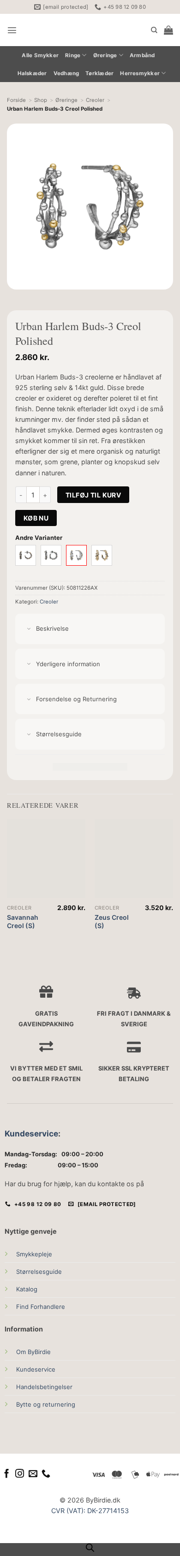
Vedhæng (66, 73)
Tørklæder (99, 73)
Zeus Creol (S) (112, 921)
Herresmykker (140, 73)
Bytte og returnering (45, 1404)
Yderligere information (68, 664)
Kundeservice (31, 1133)
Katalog (26, 1289)
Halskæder (32, 73)
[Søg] (154, 30)
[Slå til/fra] (29, 629)
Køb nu (36, 518)
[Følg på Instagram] (19, 1474)
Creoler (49, 601)
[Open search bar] (90, 1548)
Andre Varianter (38, 537)
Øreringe (105, 55)
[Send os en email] (33, 1474)
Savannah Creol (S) (22, 921)
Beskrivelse (52, 628)
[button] (12, 30)
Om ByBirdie (33, 1351)
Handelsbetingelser (44, 1386)
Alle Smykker (40, 55)
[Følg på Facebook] (6, 1474)
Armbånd (142, 55)
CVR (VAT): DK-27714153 (90, 1511)
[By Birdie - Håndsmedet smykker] (84, 30)
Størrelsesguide (39, 1271)
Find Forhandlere (40, 1306)
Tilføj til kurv (93, 495)
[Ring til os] (46, 1474)
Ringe (72, 55)
